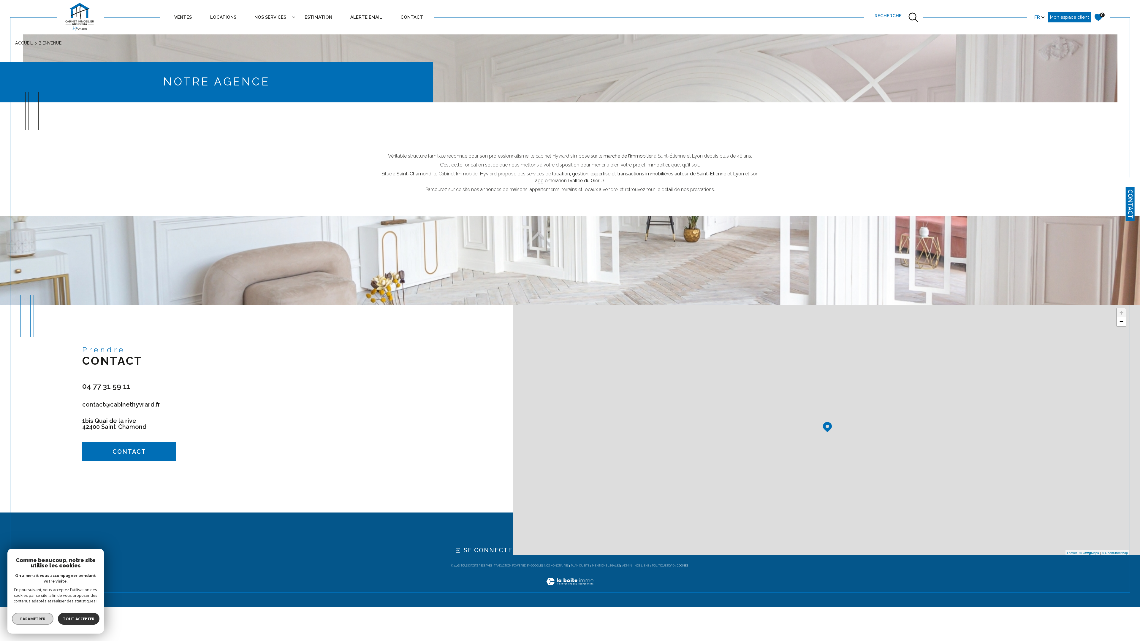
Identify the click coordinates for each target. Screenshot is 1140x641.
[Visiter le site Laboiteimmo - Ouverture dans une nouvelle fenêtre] (570, 588)
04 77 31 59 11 (106, 386)
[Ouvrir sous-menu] (294, 17)
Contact (1130, 204)
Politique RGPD (663, 565)
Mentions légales (606, 565)
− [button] (1121, 321)
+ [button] (1121, 312)
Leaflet (1072, 552)
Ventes (183, 17)
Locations (223, 17)
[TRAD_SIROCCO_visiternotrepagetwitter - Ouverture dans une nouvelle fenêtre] (110, 481)
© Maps (1089, 552)
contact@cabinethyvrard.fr (121, 404)
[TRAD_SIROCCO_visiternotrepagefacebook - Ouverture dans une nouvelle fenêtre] (90, 481)
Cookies (682, 565)
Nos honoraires (556, 565)
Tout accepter (78, 618)
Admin (627, 565)
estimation (318, 17)
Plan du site (580, 565)
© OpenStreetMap (1115, 552)
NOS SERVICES (270, 17)
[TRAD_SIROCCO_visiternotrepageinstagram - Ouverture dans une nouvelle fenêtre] (131, 481)
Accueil (24, 43)
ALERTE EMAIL (366, 17)
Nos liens (641, 565)
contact (411, 17)
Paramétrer (32, 618)
